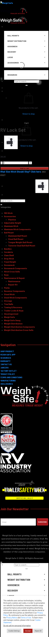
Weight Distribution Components (19, 326)
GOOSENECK (13, 585)
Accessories (10, 216)
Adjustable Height (12, 222)
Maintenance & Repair (14, 278)
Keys (6, 274)
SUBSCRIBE (42, 522)
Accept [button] (28, 631)
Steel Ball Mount (15, 239)
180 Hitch (8, 213)
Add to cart (24, 168)
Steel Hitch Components (15, 297)
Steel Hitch (9, 294)
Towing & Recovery (13, 307)
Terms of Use (26, 617)
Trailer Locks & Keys (13, 310)
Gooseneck (9, 265)
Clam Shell (9, 255)
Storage (8, 300)
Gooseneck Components (15, 268)
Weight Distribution (13, 323)
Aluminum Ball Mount (17, 235)
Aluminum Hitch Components (17, 229)
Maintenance (14, 281)
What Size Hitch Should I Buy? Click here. (20, 171)
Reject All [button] (38, 631)
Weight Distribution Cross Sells (18, 330)
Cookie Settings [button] (14, 631)
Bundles (8, 248)
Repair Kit (13, 284)
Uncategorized (11, 313)
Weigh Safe (9, 317)
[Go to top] (1, 562)
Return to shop (27, 145)
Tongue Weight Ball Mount (20, 242)
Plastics (12, 219)
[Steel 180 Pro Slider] (11, 142)
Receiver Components (14, 291)
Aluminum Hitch (11, 226)
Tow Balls (8, 304)
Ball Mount (9, 232)
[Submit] (1, 204)
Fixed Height (10, 261)
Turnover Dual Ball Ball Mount (21, 245)
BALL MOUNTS (14, 574)
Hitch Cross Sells (12, 271)
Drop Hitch (9, 258)
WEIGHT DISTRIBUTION (18, 579)
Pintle (7, 287)
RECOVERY (12, 590)
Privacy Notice (11, 617)
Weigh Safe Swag (12, 320)
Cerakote (8, 252)
